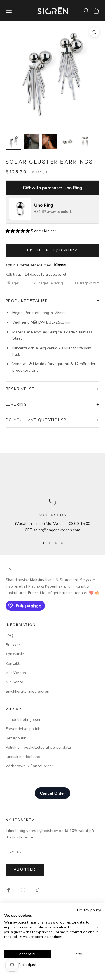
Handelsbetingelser (23, 719)
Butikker (13, 645)
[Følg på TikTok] (37, 890)
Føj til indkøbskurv (52, 250)
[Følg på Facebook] (8, 890)
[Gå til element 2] (31, 142)
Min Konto (14, 682)
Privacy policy (89, 910)
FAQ (9, 635)
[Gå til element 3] (49, 142)
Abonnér (25, 869)
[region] (52, 516)
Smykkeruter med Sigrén (27, 691)
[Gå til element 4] (67, 142)
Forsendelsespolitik (23, 728)
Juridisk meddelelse (23, 756)
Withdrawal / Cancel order (29, 766)
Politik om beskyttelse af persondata (38, 747)
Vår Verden (16, 672)
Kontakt (12, 663)
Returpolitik (16, 738)
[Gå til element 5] (85, 142)
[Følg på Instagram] (23, 890)
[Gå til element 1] (13, 142)
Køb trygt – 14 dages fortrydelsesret (36, 274)
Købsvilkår (15, 654)
